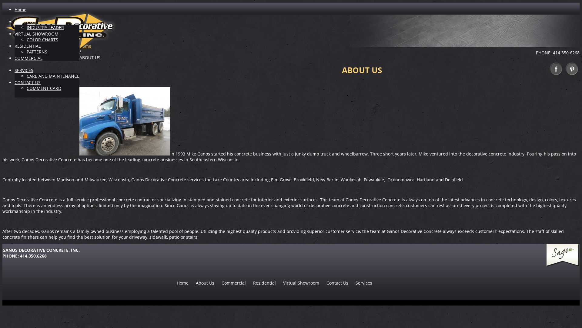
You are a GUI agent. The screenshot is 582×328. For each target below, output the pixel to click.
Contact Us (337, 283)
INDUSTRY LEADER (45, 27)
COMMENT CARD (44, 88)
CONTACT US (28, 82)
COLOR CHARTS (42, 40)
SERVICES (24, 70)
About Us (205, 283)
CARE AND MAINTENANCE (53, 76)
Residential (264, 283)
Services (364, 283)
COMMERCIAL (28, 58)
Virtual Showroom (301, 283)
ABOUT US (25, 22)
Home (20, 9)
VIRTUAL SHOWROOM (37, 34)
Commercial (234, 283)
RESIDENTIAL (28, 46)
